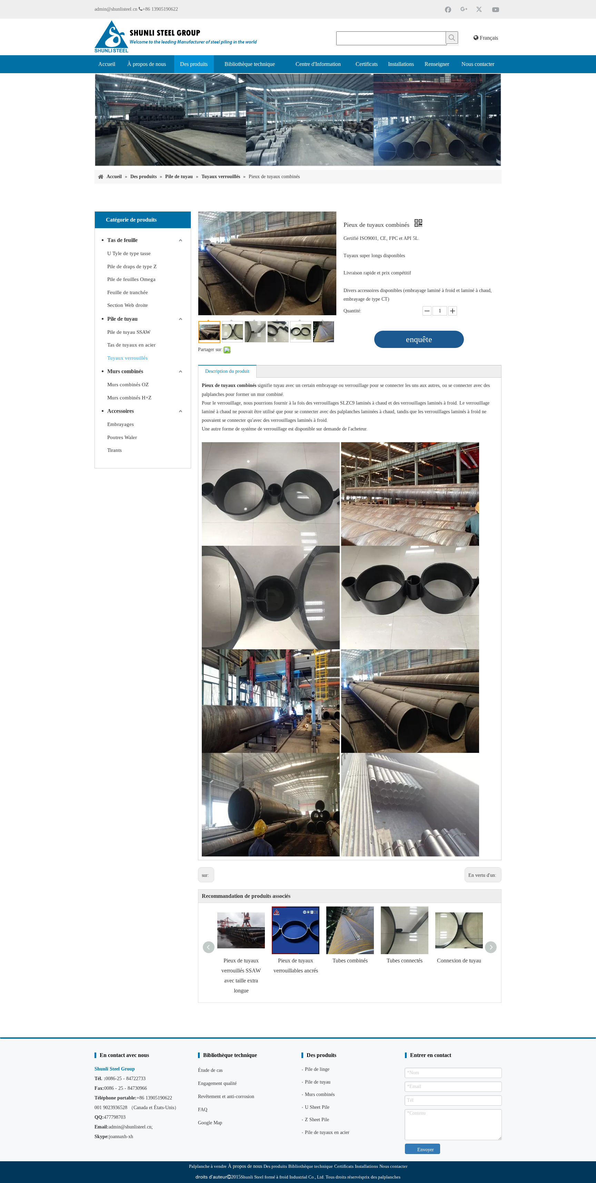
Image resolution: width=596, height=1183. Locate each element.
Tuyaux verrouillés (127, 358)
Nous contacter (393, 1166)
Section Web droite (127, 305)
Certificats (344, 1166)
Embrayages (120, 424)
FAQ (202, 1109)
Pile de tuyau (122, 319)
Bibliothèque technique (310, 1166)
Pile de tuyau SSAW (128, 332)
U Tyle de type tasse (129, 253)
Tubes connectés (405, 960)
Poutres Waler (122, 437)
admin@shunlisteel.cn (116, 9)
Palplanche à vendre (208, 1166)
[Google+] (463, 9)
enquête (419, 339)
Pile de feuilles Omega (131, 279)
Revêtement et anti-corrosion (226, 1096)
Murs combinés (125, 371)
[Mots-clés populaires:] (452, 37)
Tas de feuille (122, 240)
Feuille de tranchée (127, 292)
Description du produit (227, 371)
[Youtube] (495, 9)
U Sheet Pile (317, 1107)
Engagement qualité (217, 1083)
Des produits (275, 1166)
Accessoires (120, 411)
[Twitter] (479, 9)
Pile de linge (317, 1069)
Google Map (210, 1122)
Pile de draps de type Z (132, 266)
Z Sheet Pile (317, 1119)
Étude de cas (210, 1070)
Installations (366, 1166)
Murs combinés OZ (128, 384)
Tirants (114, 450)
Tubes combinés (350, 960)
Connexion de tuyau (459, 960)
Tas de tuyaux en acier (131, 345)
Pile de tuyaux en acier (327, 1132)
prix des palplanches (381, 1177)
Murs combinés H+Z (129, 397)
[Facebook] (448, 9)
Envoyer (425, 1149)
